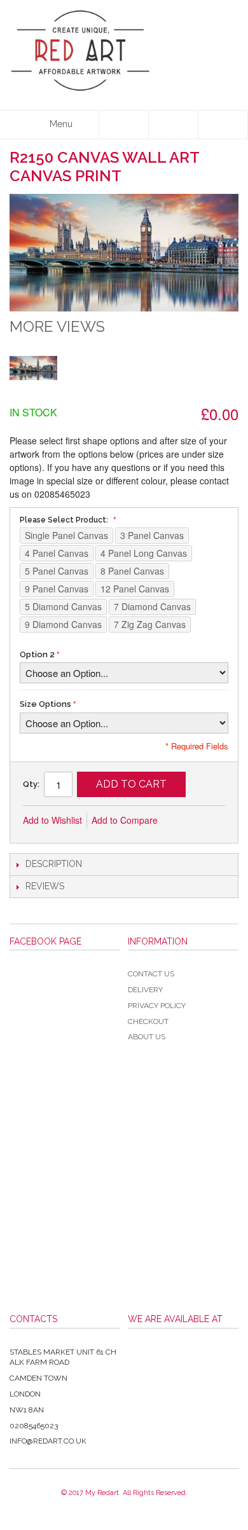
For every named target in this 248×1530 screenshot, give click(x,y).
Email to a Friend (184, 820)
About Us (146, 1036)
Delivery (145, 989)
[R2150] (33, 367)
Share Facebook (210, 820)
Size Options (45, 704)
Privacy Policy (157, 1005)
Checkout (148, 1021)
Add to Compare (125, 820)
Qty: (31, 784)
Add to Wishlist (52, 820)
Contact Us (151, 973)
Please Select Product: (65, 520)
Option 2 (37, 654)
